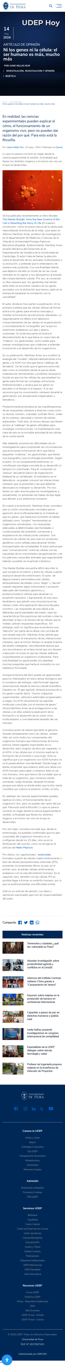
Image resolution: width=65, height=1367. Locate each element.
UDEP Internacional (32, 1265)
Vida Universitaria (32, 1274)
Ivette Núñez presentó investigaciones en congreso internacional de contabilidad (43, 1033)
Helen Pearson (24, 847)
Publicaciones (32, 1256)
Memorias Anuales (32, 1169)
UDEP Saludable (32, 1269)
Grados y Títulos (32, 1246)
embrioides (44, 854)
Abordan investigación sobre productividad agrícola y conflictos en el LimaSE (43, 964)
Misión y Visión (33, 1137)
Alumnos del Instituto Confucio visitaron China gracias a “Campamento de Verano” (44, 981)
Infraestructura (33, 1160)
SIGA (32, 1306)
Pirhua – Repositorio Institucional (32, 1301)
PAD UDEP (32, 1196)
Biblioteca (32, 1215)
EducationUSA (33, 1242)
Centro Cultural (32, 1224)
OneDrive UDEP (32, 1297)
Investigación (15, 71)
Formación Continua (32, 1192)
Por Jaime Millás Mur (17, 65)
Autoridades (32, 1165)
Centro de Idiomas (32, 1233)
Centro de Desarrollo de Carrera (32, 1228)
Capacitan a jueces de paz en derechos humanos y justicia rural (43, 1016)
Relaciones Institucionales (32, 1260)
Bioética (11, 76)
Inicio (4, 102)
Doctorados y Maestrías (32, 1187)
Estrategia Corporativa (33, 1146)
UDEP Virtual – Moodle (33, 1315)
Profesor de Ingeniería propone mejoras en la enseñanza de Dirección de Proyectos (44, 1068)
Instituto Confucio (32, 1251)
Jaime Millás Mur (15, 147)
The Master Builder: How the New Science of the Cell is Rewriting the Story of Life (31, 221)
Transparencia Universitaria (32, 1155)
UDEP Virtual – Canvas (33, 1319)
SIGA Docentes (32, 1310)
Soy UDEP (33, 1151)
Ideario (32, 1142)
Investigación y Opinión (39, 71)
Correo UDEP (32, 1292)
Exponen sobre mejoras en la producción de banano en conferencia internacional (43, 999)
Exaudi (58, 147)
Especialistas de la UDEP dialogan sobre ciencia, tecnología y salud (41, 1050)
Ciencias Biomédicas (32, 1237)
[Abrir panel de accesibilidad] (7, 1360)
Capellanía (33, 1219)
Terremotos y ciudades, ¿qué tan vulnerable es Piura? (43, 945)
